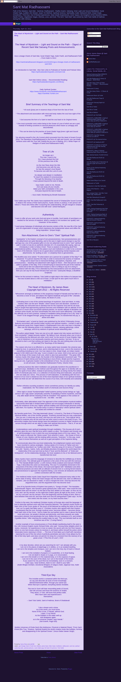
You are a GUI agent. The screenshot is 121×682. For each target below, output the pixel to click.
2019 (90, 296)
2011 (90, 354)
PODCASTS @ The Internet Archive (97, 139)
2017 (90, 301)
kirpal (53, 646)
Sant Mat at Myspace (93, 240)
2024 (90, 284)
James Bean (92, 58)
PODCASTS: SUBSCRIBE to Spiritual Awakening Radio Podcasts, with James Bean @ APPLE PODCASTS (97, 119)
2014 (90, 308)
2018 (90, 299)
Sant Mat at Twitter (92, 106)
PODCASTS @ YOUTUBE (94, 115)
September (93, 322)
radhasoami (65, 646)
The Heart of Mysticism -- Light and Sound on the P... (96, 341)
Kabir (50, 646)
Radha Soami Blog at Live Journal (96, 180)
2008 (90, 361)
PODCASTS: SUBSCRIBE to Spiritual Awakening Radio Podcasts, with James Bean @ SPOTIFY (97, 125)
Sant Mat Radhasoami (31, 7)
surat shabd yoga (39, 648)
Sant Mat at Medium (92, 112)
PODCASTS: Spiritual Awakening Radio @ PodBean (96, 227)
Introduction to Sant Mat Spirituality (96, 186)
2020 (90, 294)
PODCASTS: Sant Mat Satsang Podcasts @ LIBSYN (95, 135)
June (91, 329)
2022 (90, 289)
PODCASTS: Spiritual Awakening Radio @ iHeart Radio (96, 232)
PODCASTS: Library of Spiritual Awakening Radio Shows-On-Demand (97, 151)
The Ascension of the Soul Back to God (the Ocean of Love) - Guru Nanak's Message (96, 251)
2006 (90, 366)
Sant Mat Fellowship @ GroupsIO (96, 197)
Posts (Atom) (52, 657)
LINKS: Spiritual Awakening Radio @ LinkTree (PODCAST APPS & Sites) (97, 215)
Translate (99, 379)
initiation (38, 646)
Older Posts (78, 652)
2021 (90, 291)
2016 (90, 303)
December (93, 315)
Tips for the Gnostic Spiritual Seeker (97, 265)
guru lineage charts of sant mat (27, 646)
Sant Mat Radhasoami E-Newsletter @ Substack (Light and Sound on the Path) (97, 163)
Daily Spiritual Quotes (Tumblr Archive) (97, 155)
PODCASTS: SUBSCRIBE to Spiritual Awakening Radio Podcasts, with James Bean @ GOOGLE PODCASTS (97, 131)
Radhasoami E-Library (93, 88)
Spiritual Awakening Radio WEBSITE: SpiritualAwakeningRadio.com (97, 75)
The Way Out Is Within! (93, 270)
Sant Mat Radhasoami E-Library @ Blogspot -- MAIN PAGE (96, 79)
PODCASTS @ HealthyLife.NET (95, 142)
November (93, 317)
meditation (59, 646)
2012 (90, 313)
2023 (90, 287)
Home (49, 652)
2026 (90, 279)
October (92, 320)
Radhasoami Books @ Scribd (95, 95)
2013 (90, 311)
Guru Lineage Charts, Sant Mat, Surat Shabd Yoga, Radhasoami (97, 193)
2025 (90, 282)
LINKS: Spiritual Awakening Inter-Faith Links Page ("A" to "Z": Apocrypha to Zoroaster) (97, 210)
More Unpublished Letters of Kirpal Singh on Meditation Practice (96, 260)
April (91, 334)
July (91, 327)
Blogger (70, 669)
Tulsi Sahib (61, 648)
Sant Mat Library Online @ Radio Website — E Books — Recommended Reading (97, 84)
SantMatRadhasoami (94, 62)
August (92, 325)
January (92, 351)
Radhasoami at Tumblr (93, 183)
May (91, 332)
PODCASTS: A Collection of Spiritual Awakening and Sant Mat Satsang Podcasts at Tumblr (97, 146)
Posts (91, 33)
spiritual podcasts (29, 648)
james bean (45, 646)
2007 (90, 364)
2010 (90, 356)
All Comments (93, 36)
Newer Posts (18, 652)
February (92, 349)
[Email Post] (38, 644)
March (92, 346)
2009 (90, 359)
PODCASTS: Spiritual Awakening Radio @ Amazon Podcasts (96, 219)
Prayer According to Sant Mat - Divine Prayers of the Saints (97, 256)
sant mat (72, 646)
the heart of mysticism (51, 648)
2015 (90, 306)
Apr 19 (94, 336)
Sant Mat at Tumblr (92, 109)
